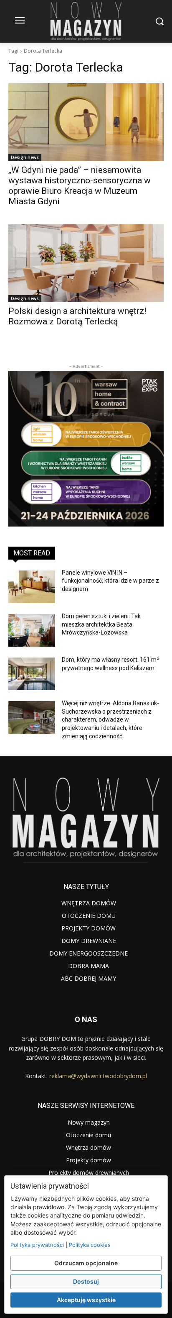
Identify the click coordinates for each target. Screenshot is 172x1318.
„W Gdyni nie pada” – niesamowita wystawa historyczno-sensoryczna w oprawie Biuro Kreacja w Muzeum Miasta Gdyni (79, 185)
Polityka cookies (90, 1244)
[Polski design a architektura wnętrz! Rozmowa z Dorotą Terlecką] (86, 263)
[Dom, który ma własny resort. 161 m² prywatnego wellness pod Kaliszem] (31, 674)
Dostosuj (86, 1281)
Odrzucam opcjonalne (86, 1263)
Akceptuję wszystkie (86, 1299)
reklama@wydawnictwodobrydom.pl (98, 1076)
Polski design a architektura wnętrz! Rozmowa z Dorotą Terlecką (77, 316)
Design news (25, 157)
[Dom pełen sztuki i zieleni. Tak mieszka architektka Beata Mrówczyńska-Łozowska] (31, 630)
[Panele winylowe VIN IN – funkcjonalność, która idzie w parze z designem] (31, 586)
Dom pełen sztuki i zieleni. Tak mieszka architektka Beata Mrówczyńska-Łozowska (101, 624)
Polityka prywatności (37, 1244)
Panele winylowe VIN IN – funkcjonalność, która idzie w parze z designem (110, 580)
